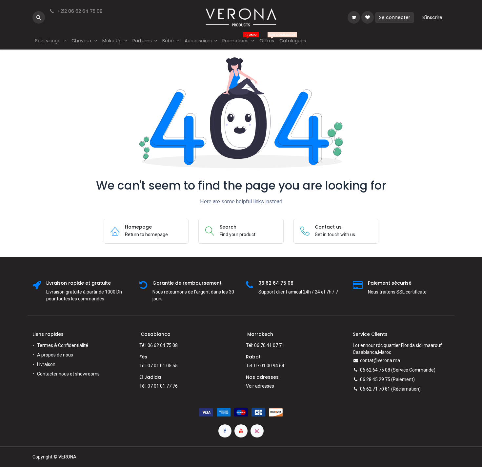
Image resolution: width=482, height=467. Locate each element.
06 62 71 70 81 (375, 389)
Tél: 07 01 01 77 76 (158, 386)
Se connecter (394, 17)
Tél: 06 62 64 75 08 (158, 345)
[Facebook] (224, 430)
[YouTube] (241, 430)
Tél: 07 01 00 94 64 (265, 365)
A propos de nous (55, 354)
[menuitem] (50, 41)
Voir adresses (260, 386)
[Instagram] (257, 430)
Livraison (46, 364)
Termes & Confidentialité (62, 345)
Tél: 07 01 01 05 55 (158, 365)
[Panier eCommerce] (354, 17)
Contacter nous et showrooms (68, 373)
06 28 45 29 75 (375, 379)
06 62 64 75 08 (375, 370)
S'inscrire (432, 17)
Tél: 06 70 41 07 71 (265, 345)
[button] (38, 17)
